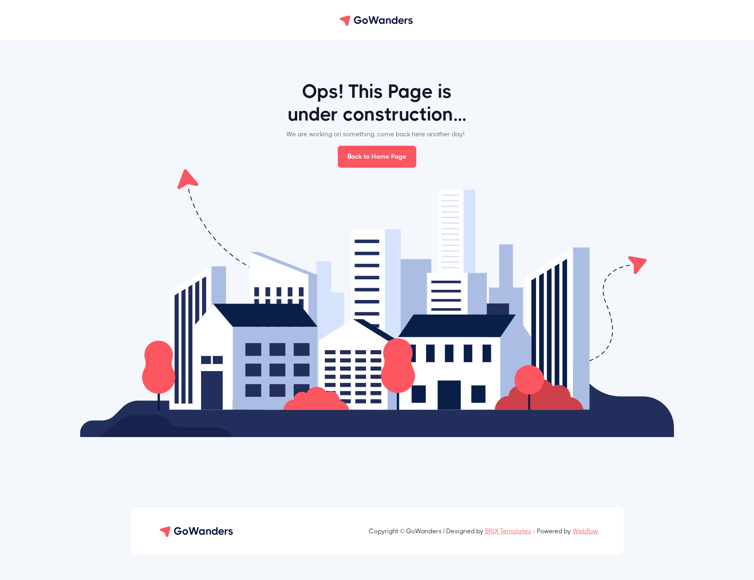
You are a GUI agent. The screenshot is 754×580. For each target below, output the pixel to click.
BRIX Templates (508, 531)
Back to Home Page (377, 156)
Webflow (585, 531)
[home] (377, 20)
